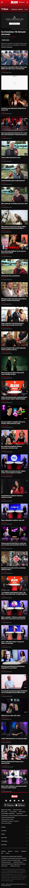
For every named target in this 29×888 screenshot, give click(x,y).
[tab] (5, 9)
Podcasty (3, 596)
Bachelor (3, 790)
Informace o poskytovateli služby (20, 29)
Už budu (3, 547)
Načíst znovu (14, 23)
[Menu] (2, 2)
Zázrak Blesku (4, 765)
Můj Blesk (21, 2)
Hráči (2, 694)
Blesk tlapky (4, 571)
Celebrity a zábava (5, 230)
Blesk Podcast (4, 401)
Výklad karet (4, 717)
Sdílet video (5, 40)
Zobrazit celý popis (6, 47)
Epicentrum (4, 522)
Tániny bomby (4, 425)
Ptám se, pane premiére (7, 474)
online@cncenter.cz (10, 874)
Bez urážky (4, 255)
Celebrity (13, 36)
